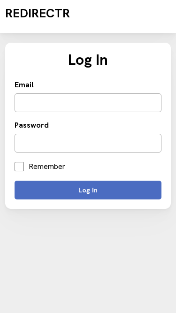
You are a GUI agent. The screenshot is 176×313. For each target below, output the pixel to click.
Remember (47, 166)
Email (24, 85)
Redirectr (37, 13)
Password (32, 125)
